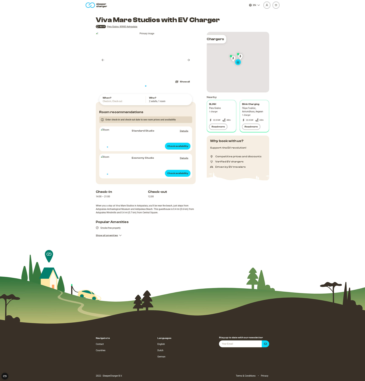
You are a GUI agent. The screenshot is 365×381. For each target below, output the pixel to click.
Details (184, 131)
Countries (100, 350)
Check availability (177, 146)
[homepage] (97, 5)
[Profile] (266, 5)
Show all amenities (107, 235)
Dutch (160, 350)
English (161, 344)
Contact (100, 344)
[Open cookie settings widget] (4, 376)
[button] (221, 116)
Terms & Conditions (246, 375)
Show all (185, 81)
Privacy (264, 375)
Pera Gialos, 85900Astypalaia (122, 26)
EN (254, 5)
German (161, 356)
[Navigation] (276, 5)
